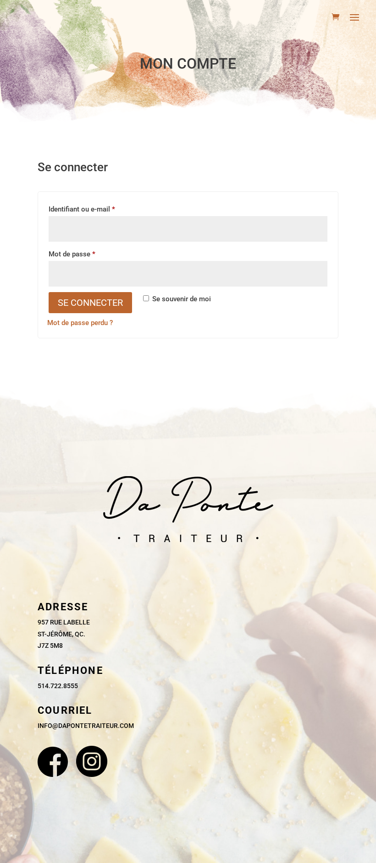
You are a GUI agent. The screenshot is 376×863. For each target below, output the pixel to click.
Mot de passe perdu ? (80, 323)
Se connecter (90, 302)
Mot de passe (89, 254)
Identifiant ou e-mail (99, 209)
